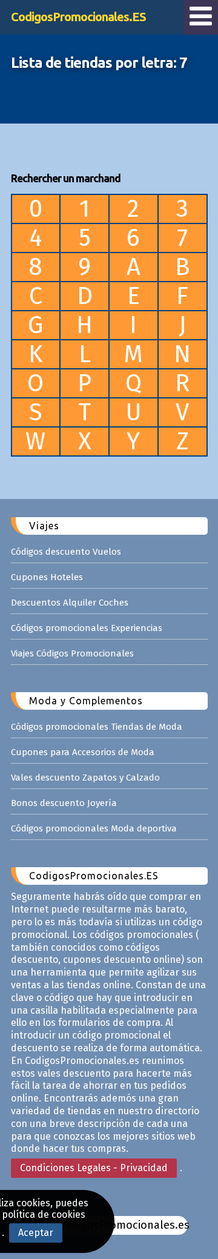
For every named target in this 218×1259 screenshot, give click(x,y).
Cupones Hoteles (47, 577)
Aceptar (35, 1232)
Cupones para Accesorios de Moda (82, 752)
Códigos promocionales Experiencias (86, 628)
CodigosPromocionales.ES (78, 17)
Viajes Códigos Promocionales (72, 653)
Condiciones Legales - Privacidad (94, 1168)
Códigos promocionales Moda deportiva (94, 828)
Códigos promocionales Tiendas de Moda (96, 726)
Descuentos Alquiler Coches (69, 602)
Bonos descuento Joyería (64, 803)
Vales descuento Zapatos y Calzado (85, 777)
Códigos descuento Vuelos (66, 551)
